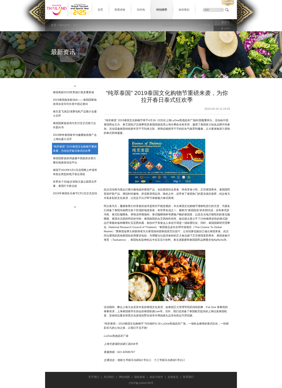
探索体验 (120, 9)
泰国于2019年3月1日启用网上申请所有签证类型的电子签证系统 (75, 172)
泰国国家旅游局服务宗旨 (176, 25)
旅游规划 (184, 9)
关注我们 (109, 376)
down (75, 207)
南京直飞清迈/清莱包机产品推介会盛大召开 (75, 113)
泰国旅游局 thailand (68, 9)
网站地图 (124, 376)
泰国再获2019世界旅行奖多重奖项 (73, 92)
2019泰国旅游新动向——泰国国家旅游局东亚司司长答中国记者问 (75, 101)
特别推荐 (161, 9)
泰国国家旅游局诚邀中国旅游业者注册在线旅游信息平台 (74, 160)
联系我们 (188, 376)
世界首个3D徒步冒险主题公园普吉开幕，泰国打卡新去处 (75, 183)
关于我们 (93, 376)
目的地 (141, 9)
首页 (100, 9)
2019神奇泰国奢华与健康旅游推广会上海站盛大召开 (75, 137)
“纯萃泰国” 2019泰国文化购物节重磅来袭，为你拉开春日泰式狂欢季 (75, 148)
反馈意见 (173, 376)
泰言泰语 (204, 25)
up (75, 86)
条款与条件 (156, 376)
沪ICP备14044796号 (141, 383)
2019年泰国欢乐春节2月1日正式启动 (75, 193)
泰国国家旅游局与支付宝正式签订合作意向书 (74, 125)
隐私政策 (139, 376)
